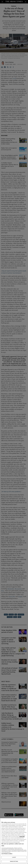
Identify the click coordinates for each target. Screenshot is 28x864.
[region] (14, 841)
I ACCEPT (14, 857)
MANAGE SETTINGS (14, 861)
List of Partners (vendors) (6, 853)
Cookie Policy (22, 836)
